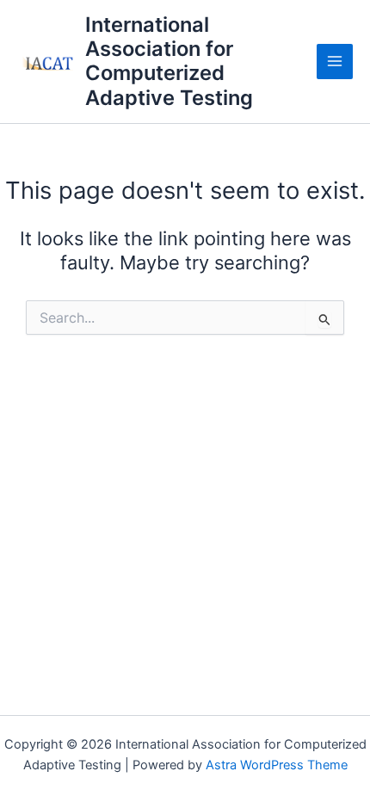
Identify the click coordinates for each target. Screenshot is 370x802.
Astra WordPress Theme (277, 765)
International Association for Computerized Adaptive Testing (169, 61)
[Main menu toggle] (335, 62)
